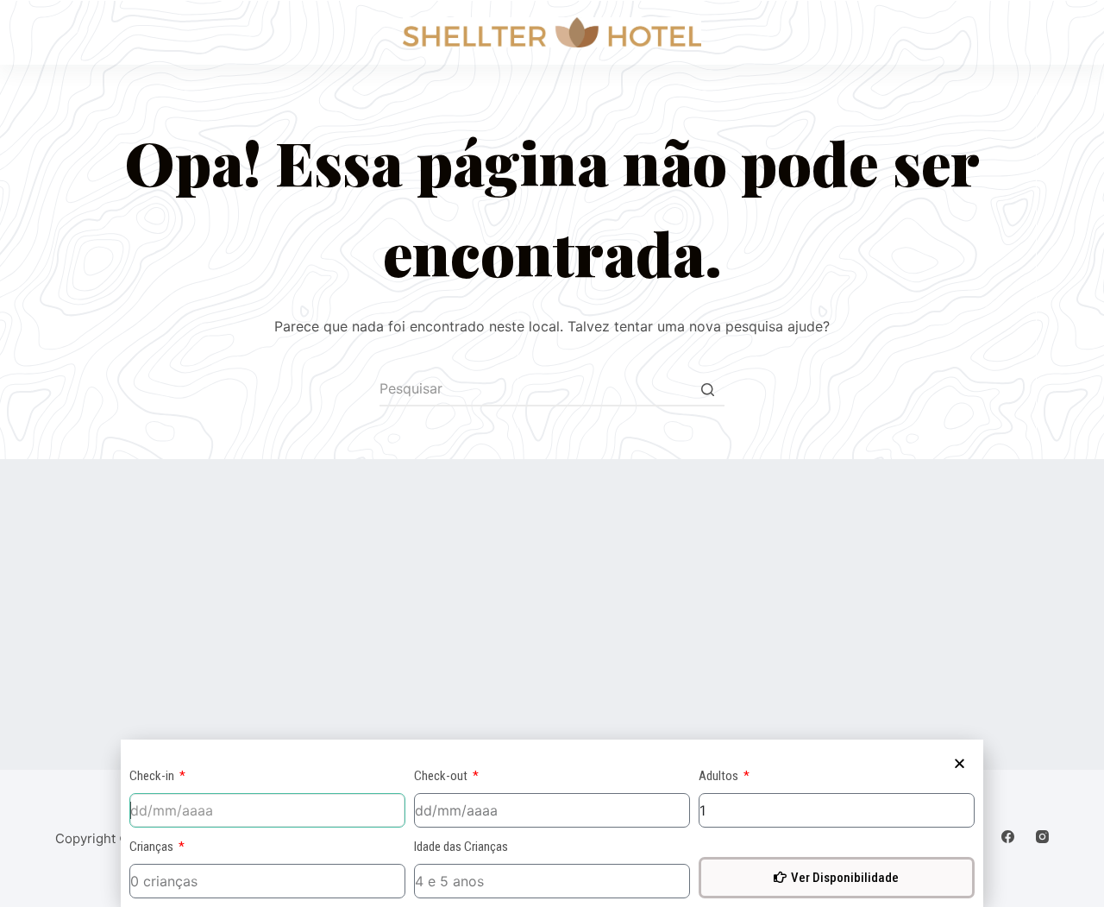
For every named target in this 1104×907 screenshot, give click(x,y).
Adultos (720, 776)
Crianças (152, 846)
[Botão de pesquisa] (707, 389)
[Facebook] (1007, 836)
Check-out (442, 776)
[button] (959, 763)
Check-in (153, 776)
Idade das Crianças (461, 846)
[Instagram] (1042, 836)
